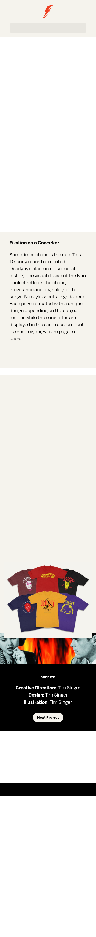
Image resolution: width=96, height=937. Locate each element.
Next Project (48, 717)
